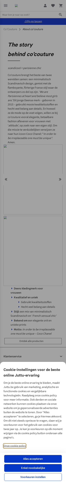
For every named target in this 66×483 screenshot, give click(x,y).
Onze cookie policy (15, 446)
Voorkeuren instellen (33, 477)
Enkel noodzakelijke (33, 468)
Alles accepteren (33, 459)
